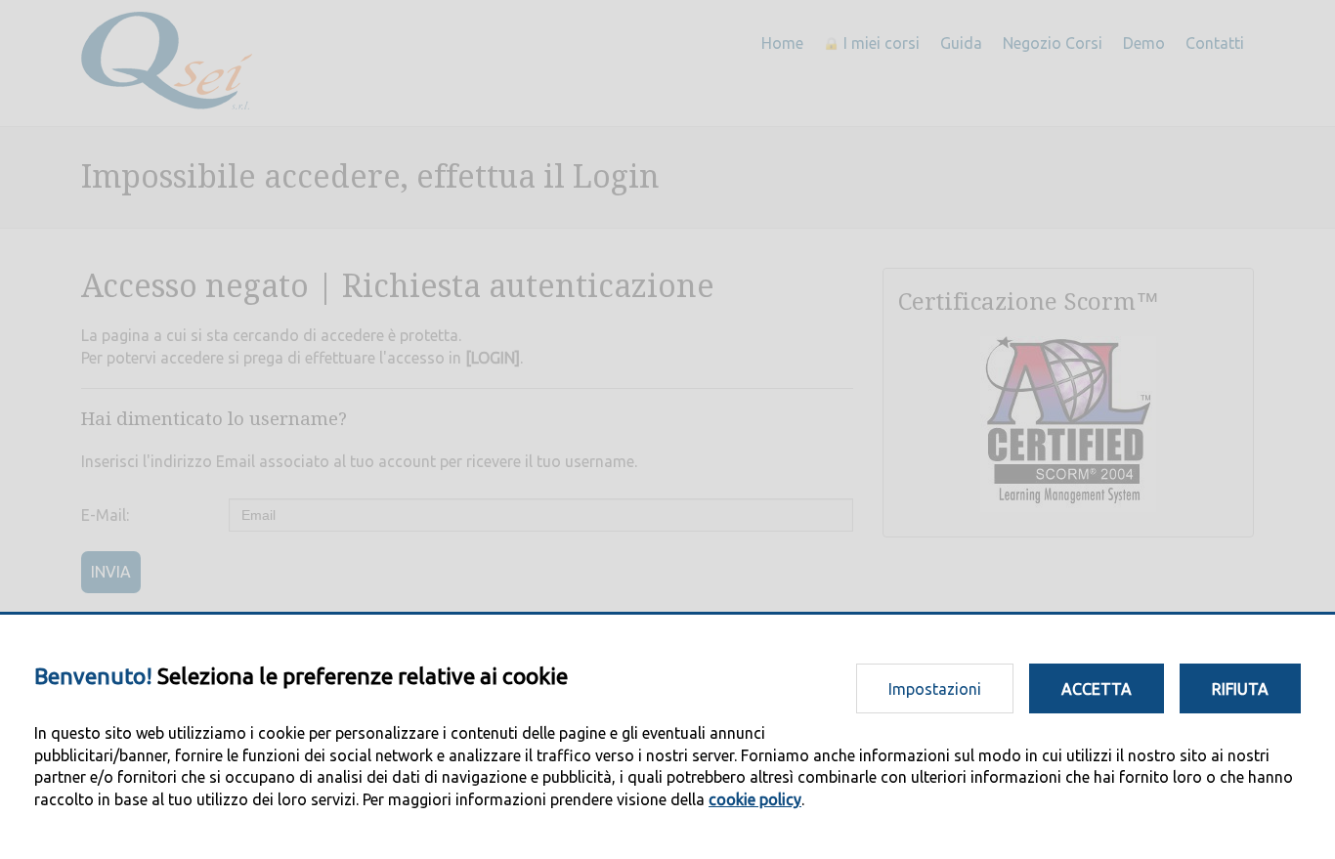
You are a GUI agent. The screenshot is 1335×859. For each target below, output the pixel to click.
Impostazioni (934, 689)
